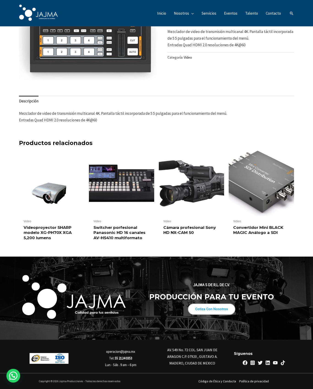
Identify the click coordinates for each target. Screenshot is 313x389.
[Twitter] (260, 362)
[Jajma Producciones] (38, 12)
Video (188, 57)
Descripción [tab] (28, 101)
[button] (191, 13)
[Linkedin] (267, 362)
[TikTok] (282, 362)
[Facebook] (245, 362)
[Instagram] (252, 362)
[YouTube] (275, 362)
